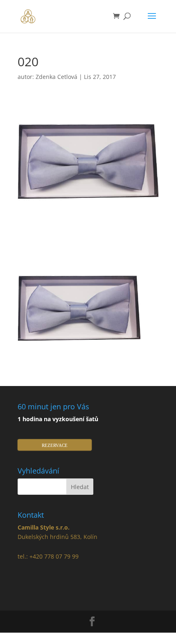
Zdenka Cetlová (56, 77)
